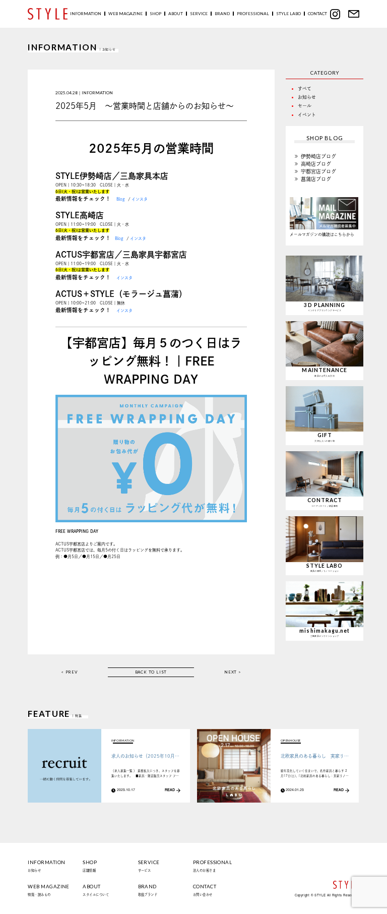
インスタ (140, 199)
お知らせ (307, 97)
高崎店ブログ (316, 163)
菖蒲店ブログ (316, 178)
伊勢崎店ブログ (318, 156)
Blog (120, 199)
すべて (304, 88)
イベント (307, 114)
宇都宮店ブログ (318, 171)
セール (304, 105)
